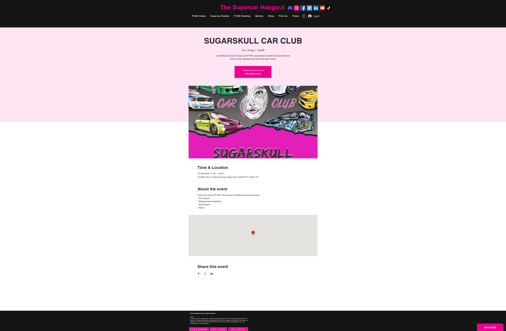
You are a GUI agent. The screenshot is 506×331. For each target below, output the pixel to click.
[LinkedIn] (315, 8)
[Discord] (290, 8)
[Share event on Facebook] (199, 274)
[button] (296, 16)
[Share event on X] (205, 274)
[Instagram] (296, 8)
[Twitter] (309, 8)
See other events (253, 73)
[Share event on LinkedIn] (211, 274)
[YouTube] (322, 8)
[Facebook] (303, 8)
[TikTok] (328, 8)
